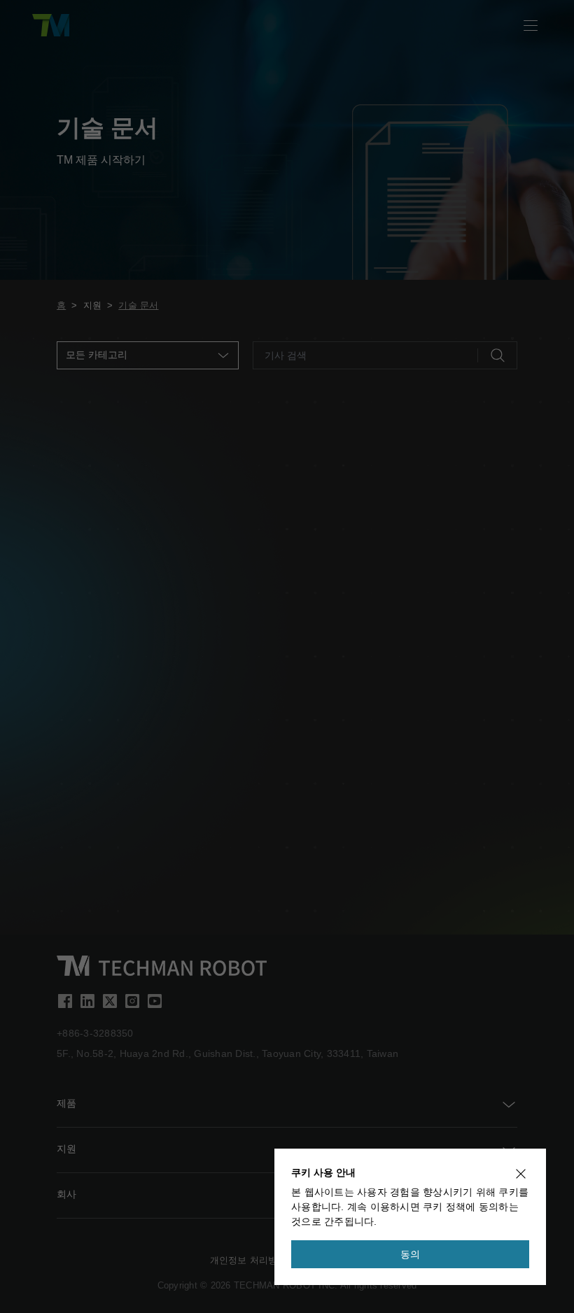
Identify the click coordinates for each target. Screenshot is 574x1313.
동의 (410, 1254)
